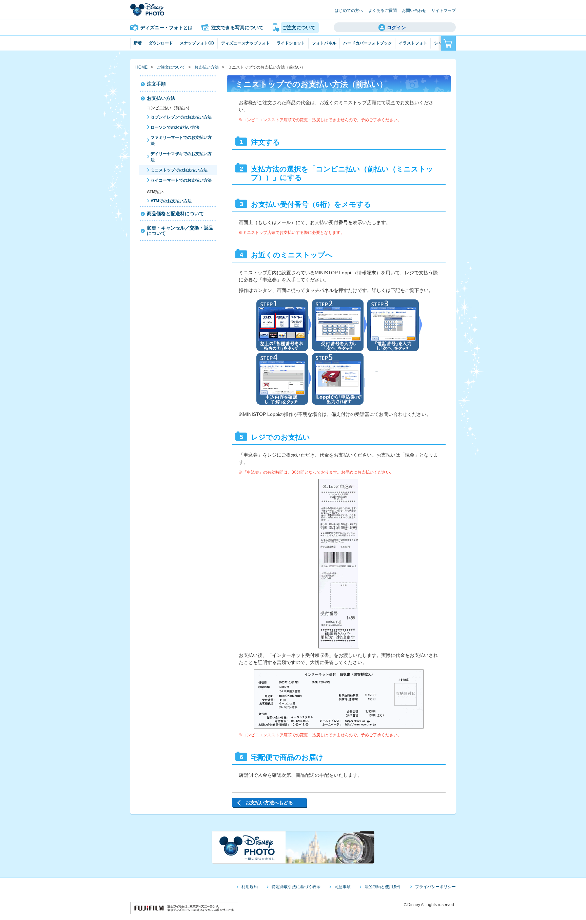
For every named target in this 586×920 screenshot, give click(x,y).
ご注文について (171, 67)
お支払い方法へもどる (269, 802)
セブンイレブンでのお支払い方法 (181, 117)
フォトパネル (324, 43)
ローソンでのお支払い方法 (175, 127)
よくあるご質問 (382, 10)
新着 (138, 43)
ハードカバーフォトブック (367, 43)
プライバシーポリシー (435, 886)
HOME (141, 67)
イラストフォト (413, 43)
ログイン (396, 27)
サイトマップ (443, 10)
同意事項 (342, 886)
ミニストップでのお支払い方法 (179, 170)
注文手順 (156, 84)
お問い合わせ (414, 10)
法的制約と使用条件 (383, 886)
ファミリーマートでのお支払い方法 (181, 140)
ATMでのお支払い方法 (171, 201)
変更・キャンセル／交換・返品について (180, 230)
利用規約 (249, 886)
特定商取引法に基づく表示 (296, 886)
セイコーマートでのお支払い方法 (181, 180)
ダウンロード (161, 43)
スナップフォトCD (197, 43)
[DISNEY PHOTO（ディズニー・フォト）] (147, 9)
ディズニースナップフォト (245, 43)
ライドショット (291, 43)
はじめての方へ (349, 10)
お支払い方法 (206, 67)
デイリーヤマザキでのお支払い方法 (181, 156)
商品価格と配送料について (175, 213)
